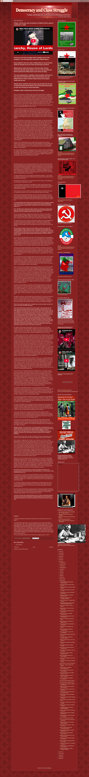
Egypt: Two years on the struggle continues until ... (66, 614)
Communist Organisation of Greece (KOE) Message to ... (66, 708)
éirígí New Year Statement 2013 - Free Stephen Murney (67, 736)
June (61, 572)
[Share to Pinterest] (38, 538)
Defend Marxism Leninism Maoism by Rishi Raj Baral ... (67, 746)
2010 (60, 755)
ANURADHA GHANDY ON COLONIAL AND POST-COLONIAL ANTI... (67, 603)
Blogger (49, 768)
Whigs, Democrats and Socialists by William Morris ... (66, 622)
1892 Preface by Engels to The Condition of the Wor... (65, 598)
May (61, 574)
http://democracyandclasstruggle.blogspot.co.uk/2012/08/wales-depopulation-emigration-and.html (66, 154)
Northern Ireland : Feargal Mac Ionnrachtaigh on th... (65, 668)
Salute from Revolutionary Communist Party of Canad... (67, 687)
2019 (60, 551)
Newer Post (16, 547)
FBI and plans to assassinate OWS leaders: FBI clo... (66, 733)
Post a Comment (19, 544)
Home (34, 547)
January (61, 580)
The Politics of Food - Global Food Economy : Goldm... (66, 637)
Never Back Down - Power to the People (67, 663)
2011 (60, 753)
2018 (60, 553)
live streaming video (65, 390)
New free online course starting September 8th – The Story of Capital (67, 512)
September (62, 567)
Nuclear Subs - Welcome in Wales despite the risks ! (66, 653)
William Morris (44, 59)
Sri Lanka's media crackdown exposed (67, 680)
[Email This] (33, 538)
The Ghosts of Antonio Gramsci (64, 519)
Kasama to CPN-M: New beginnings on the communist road (67, 692)
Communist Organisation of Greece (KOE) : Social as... (66, 676)
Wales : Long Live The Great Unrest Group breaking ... (66, 671)
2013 (60, 561)
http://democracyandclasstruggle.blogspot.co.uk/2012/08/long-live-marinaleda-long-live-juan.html (66, 248)
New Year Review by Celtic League (66, 717)
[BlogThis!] (34, 538)
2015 (60, 558)
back (17, 519)
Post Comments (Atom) (23, 549)
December (62, 562)
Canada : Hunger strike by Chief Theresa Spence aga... (66, 728)
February (62, 578)
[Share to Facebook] (37, 538)
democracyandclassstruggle (64, 391)
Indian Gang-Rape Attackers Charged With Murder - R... (67, 731)
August (61, 569)
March (61, 577)
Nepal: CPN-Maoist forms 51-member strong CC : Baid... (67, 673)
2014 (60, 559)
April (61, 575)
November (62, 564)
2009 (60, 756)
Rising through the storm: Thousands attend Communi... (67, 723)
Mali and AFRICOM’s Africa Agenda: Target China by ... (66, 582)
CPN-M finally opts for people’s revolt (67, 682)
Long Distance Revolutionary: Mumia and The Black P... (67, 617)
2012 (60, 751)
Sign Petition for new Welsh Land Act (65, 276)
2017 (60, 554)
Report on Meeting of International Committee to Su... (66, 630)
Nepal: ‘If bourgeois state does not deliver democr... (66, 656)
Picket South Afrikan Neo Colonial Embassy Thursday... (66, 749)
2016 (60, 556)
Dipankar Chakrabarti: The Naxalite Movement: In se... (66, 596)
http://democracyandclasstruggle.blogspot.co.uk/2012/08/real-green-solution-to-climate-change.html (66, 177)
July (61, 570)
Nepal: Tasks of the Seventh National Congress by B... (67, 648)
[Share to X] (35, 538)
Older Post (51, 547)
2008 (60, 758)
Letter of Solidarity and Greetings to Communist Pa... (66, 678)
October (61, 565)
